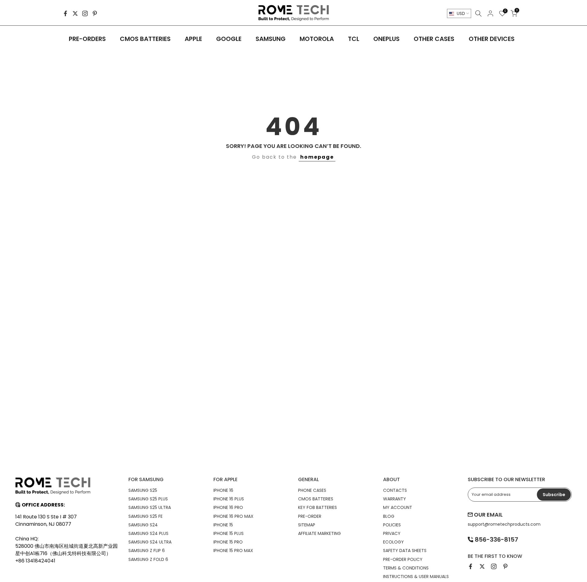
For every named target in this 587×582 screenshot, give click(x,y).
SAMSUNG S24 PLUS (148, 533)
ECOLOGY (393, 542)
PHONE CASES (312, 490)
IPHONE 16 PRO (228, 507)
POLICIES (392, 525)
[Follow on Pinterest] (95, 13)
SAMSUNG (271, 39)
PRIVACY (392, 533)
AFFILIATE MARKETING (319, 533)
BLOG (388, 516)
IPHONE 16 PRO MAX (233, 516)
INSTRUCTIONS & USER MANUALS (416, 576)
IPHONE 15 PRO (228, 542)
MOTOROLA (317, 39)
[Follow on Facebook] (65, 13)
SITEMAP (306, 525)
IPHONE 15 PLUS (228, 533)
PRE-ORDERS (87, 39)
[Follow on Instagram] (85, 13)
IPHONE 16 (223, 490)
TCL (353, 39)
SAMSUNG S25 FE (145, 516)
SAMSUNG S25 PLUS (148, 499)
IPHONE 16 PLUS (228, 499)
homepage (317, 156)
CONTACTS (395, 490)
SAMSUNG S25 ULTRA (149, 507)
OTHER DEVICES (492, 39)
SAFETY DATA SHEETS (404, 550)
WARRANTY (394, 499)
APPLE (193, 39)
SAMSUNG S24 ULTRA (150, 542)
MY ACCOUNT (397, 507)
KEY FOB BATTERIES (317, 507)
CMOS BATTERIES (145, 39)
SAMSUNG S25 (142, 490)
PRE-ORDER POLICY (403, 559)
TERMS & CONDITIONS (406, 568)
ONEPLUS (386, 39)
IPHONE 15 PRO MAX (233, 550)
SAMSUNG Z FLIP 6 (146, 550)
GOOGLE (229, 39)
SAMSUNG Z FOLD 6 (148, 559)
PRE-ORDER (309, 516)
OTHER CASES (434, 39)
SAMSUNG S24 (143, 525)
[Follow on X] (75, 13)
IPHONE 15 (223, 525)
